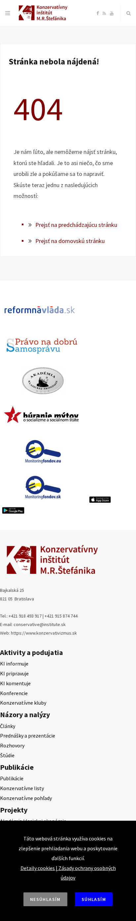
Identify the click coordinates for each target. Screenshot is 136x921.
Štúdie (7, 755)
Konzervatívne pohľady (26, 798)
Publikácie (11, 778)
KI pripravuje (14, 673)
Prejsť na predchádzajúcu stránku (76, 225)
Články (7, 726)
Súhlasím (94, 899)
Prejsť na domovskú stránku (70, 241)
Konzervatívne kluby (23, 702)
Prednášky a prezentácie (27, 735)
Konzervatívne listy (22, 788)
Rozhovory (12, 745)
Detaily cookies (37, 868)
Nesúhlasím (45, 899)
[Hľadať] (128, 13)
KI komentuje (15, 683)
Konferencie (14, 693)
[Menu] (7, 13)
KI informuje (14, 663)
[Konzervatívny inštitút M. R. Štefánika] (44, 19)
